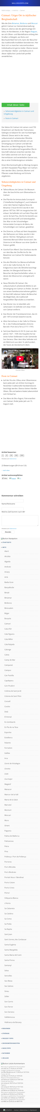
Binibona (23, 23)
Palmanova (8, 841)
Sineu (6, 991)
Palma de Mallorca (11, 836)
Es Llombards (9, 722)
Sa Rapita (8, 929)
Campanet (8, 665)
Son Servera (9, 1012)
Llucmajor (8, 779)
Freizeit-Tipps (7, 1038)
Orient (7, 825)
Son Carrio (8, 1001)
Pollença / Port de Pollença (15, 856)
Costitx (7, 706)
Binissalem (8, 608)
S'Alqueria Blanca (11, 898)
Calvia (6, 655)
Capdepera (8, 680)
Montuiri (7, 810)
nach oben (6, 470)
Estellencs (8, 737)
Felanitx (7, 743)
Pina (6, 851)
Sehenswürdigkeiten (11, 1043)
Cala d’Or (8, 629)
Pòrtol (6, 893)
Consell (7, 701)
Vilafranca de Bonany (12, 1022)
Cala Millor (8, 639)
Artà (6, 577)
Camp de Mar (9, 660)
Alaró (6, 551)
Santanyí (7, 965)
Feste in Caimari (11, 118)
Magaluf (7, 784)
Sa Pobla (7, 924)
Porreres (8, 862)
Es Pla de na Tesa (11, 727)
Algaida (7, 561)
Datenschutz (13, 458)
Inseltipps (6, 1048)
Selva (6, 970)
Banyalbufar (9, 587)
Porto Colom (9, 882)
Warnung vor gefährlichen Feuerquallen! (13, 1067)
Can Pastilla (9, 675)
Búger (6, 613)
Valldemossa (9, 1017)
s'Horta (7, 903)
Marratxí (7, 805)
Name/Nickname (8, 504)
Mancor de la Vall (11, 794)
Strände (5, 1033)
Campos (7, 670)
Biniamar (15, 23)
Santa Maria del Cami (12, 955)
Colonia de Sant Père (12, 696)
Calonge (7, 649)
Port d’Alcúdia (9, 867)
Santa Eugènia (10, 944)
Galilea (7, 753)
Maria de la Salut (11, 800)
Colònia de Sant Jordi (12, 691)
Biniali (6, 592)
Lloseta (7, 768)
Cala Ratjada (9, 644)
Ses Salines (8, 986)
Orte (4, 547)
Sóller (6, 996)
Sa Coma (8, 919)
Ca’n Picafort (9, 686)
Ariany (7, 572)
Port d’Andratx (10, 872)
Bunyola (7, 618)
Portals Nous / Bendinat (14, 877)
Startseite (6, 542)
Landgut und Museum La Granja (10, 1070)
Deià (6, 712)
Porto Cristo (9, 888)
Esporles (7, 732)
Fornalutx (8, 748)
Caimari (7, 624)
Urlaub (5, 1058)
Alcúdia (7, 556)
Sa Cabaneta (9, 908)
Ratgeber (6, 1053)
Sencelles (8, 976)
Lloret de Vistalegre (12, 763)
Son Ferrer (8, 1007)
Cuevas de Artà (5, 1074)
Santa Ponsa (9, 960)
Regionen (6, 1028)
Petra (6, 846)
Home (16, 1110)
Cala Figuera (9, 634)
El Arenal (8, 717)
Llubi (6, 774)
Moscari (34, 23)
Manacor (8, 789)
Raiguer (34, 31)
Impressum (33, 1110)
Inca (6, 758)
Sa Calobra (8, 913)
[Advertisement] (20, 79)
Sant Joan (8, 934)
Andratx (7, 567)
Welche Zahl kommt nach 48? (13, 512)
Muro (6, 820)
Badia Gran (8, 582)
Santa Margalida (10, 950)
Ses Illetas (8, 981)
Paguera (7, 831)
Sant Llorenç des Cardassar (15, 939)
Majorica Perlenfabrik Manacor (10, 1078)
